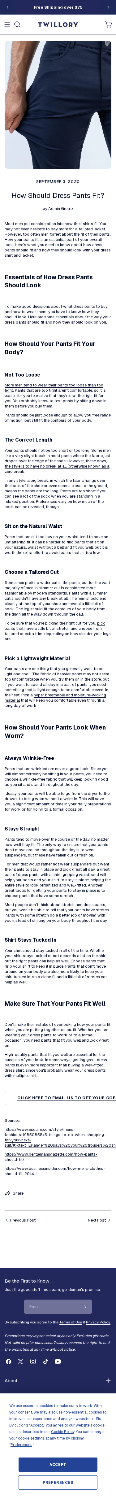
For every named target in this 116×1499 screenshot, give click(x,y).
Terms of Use (70, 1322)
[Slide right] (108, 7)
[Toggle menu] (7, 24)
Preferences (58, 1482)
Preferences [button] (21, 1444)
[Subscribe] (85, 1307)
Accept (58, 1464)
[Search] (17, 24)
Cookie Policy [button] (62, 1431)
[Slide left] (7, 7)
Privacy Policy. (98, 1322)
